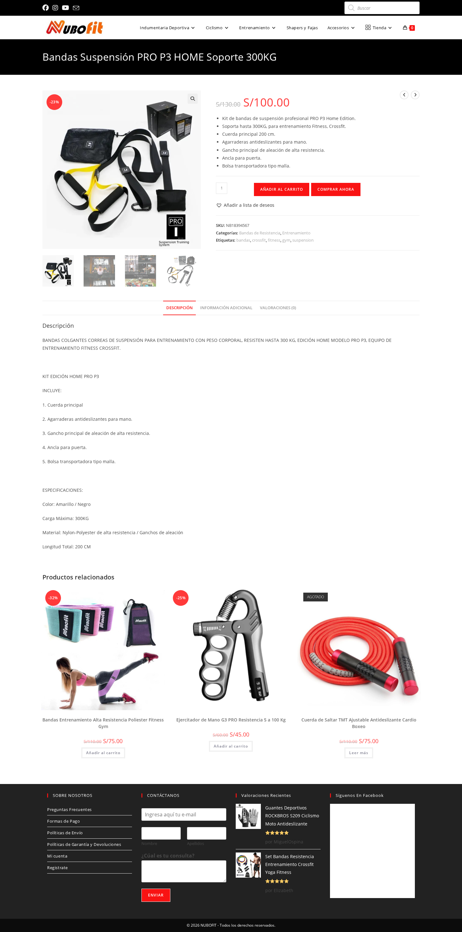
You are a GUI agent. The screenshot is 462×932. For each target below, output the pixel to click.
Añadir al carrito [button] (103, 752)
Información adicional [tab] (226, 307)
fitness (274, 240)
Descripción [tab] (179, 307)
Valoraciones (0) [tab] (278, 307)
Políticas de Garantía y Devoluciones (84, 844)
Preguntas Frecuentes (69, 809)
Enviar (156, 895)
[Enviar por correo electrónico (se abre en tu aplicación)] (76, 8)
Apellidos (195, 843)
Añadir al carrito (281, 189)
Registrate (57, 867)
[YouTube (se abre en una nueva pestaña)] (65, 8)
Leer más (358, 752)
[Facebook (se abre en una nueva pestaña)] (46, 8)
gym (286, 240)
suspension (303, 240)
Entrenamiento (296, 233)
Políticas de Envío (65, 833)
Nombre (149, 843)
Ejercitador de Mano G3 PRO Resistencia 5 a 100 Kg (231, 720)
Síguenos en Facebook (360, 795)
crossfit (259, 240)
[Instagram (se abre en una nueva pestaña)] (55, 8)
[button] (193, 99)
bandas (243, 240)
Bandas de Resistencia (259, 233)
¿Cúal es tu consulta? (168, 856)
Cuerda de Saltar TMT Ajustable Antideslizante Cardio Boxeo (358, 723)
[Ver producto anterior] (404, 94)
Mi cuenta (57, 856)
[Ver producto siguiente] (415, 94)
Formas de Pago (63, 821)
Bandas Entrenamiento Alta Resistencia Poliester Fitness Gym (103, 723)
